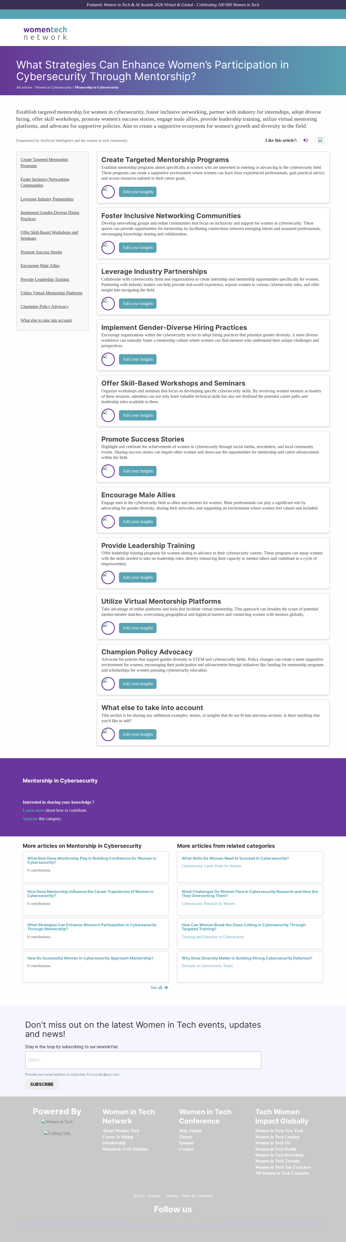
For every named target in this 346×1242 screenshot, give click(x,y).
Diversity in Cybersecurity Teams (207, 966)
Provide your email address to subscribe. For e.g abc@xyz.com (72, 1074)
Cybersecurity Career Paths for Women (211, 866)
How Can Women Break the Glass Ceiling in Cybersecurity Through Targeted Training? (244, 926)
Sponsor (31, 818)
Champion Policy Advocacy (45, 306)
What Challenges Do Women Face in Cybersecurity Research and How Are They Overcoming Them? (250, 893)
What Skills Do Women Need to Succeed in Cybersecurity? (235, 858)
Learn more (34, 810)
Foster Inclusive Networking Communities (45, 182)
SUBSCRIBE (42, 1084)
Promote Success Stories (41, 252)
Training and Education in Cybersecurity (213, 937)
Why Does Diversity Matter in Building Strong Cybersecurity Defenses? (247, 958)
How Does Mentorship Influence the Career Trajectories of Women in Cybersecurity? (90, 893)
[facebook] (138, 1221)
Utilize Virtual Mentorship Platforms (51, 293)
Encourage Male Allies (40, 265)
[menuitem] (120, 1130)
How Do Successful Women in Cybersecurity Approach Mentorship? (90, 958)
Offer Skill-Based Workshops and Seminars (49, 235)
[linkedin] (155, 1221)
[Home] (47, 32)
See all (157, 987)
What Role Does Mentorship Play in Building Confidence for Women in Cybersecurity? (91, 860)
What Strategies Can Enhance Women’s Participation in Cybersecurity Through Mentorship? (92, 926)
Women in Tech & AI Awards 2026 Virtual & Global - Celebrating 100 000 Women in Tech (181, 4)
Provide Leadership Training (45, 279)
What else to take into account (46, 320)
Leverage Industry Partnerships (47, 199)
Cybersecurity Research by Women (208, 904)
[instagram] (172, 1221)
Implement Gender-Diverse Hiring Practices (50, 215)
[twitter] (189, 1221)
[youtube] (206, 1221)
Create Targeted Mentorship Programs (44, 162)
